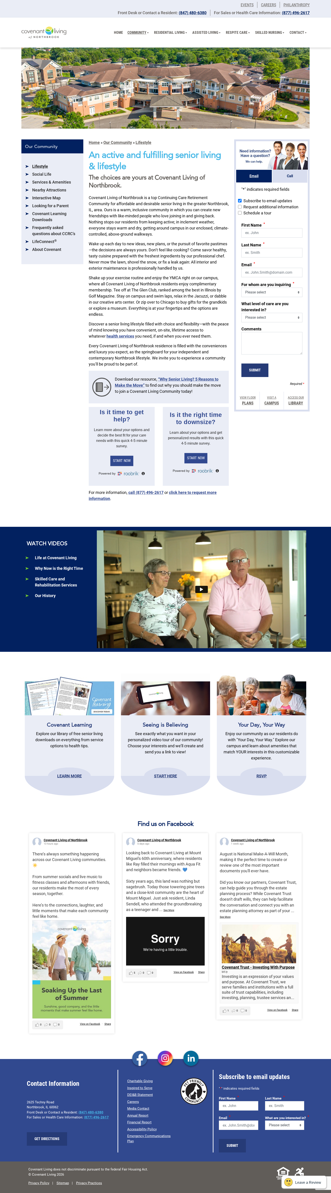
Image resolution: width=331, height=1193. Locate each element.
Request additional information (270, 207)
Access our (296, 400)
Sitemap (63, 1183)
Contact (297, 32)
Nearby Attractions (49, 190)
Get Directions (46, 1139)
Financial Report (139, 1122)
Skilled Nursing (268, 32)
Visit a (271, 400)
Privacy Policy (38, 1183)
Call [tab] (290, 176)
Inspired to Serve (139, 1088)
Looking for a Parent (50, 205)
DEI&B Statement (140, 1095)
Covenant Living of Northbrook (65, 840)
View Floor (248, 400)
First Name (253, 224)
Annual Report (137, 1115)
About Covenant (46, 249)
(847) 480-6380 (192, 12)
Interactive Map (46, 197)
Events (247, 4)
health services (120, 336)
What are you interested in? (287, 1117)
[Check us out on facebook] (140, 1058)
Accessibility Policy (142, 1129)
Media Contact (138, 1109)
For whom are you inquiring (267, 284)
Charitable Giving (140, 1081)
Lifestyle (40, 166)
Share (107, 1024)
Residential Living (169, 32)
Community (136, 32)
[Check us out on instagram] (165, 1058)
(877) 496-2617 (296, 12)
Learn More (69, 775)
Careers (268, 4)
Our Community (117, 142)
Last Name (253, 244)
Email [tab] (253, 176)
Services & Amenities (51, 182)
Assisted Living (205, 32)
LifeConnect (44, 241)
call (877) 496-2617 (145, 492)
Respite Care (236, 32)
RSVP (261, 775)
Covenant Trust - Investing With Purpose (258, 967)
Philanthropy (296, 4)
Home (118, 32)
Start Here (165, 775)
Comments (251, 329)
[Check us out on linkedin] (191, 1058)
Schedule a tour (257, 213)
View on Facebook (90, 1024)
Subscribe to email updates (267, 200)
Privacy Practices (89, 1183)
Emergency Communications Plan (149, 1138)
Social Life (41, 174)
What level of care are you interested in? (264, 306)
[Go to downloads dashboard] (101, 386)
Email (248, 264)
